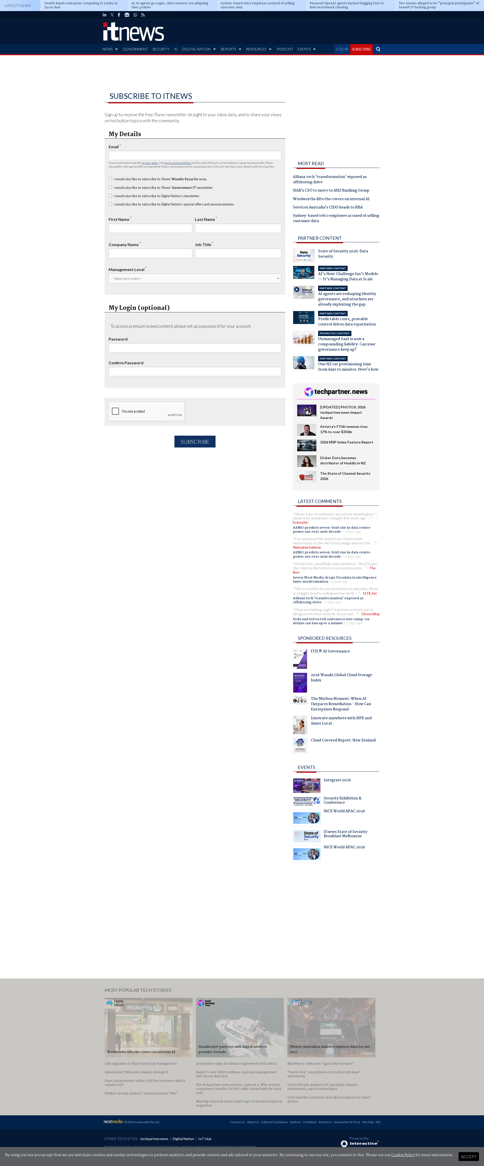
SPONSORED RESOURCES (324, 638)
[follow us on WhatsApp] (135, 15)
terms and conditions (178, 163)
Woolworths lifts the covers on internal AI (331, 199)
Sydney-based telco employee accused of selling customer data (336, 218)
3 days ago (352, 531)
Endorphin (300, 522)
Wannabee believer (307, 547)
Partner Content (320, 238)
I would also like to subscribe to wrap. (160, 179)
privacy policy (150, 163)
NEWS (107, 49)
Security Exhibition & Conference (342, 801)
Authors (295, 1122)
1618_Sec (369, 593)
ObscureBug (370, 614)
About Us (253, 1122)
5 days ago (333, 602)
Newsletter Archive (347, 1122)
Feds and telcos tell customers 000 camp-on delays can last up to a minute (331, 621)
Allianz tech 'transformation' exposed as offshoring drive (330, 179)
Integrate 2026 (337, 780)
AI (176, 49)
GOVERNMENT (135, 49)
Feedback (309, 1122)
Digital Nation (183, 1139)
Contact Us (237, 1122)
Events (306, 767)
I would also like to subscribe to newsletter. (163, 188)
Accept (468, 1156)
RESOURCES (256, 49)
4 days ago (340, 581)
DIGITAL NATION (196, 49)
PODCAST (285, 49)
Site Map (368, 1122)
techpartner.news (154, 1139)
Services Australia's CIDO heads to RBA (328, 208)
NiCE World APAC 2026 (344, 811)
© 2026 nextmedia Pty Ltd (141, 1122)
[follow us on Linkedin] (104, 15)
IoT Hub (204, 1139)
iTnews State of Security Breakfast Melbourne (345, 835)
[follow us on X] (112, 15)
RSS (378, 1122)
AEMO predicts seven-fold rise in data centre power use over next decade (331, 529)
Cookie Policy (403, 1155)
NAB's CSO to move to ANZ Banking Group (331, 191)
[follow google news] (127, 15)
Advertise (325, 1122)
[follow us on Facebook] (119, 15)
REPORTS (228, 49)
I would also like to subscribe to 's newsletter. (157, 196)
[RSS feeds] (143, 15)
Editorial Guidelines (274, 1122)
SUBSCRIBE (361, 49)
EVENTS (304, 49)
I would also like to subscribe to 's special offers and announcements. (174, 204)
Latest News (17, 5)
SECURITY (161, 49)
